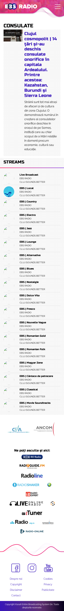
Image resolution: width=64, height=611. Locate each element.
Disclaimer (16, 589)
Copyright (16, 584)
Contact (16, 595)
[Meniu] (57, 6)
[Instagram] (32, 568)
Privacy (48, 584)
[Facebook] (15, 568)
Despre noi (16, 578)
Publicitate (48, 589)
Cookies (48, 578)
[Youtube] (48, 568)
